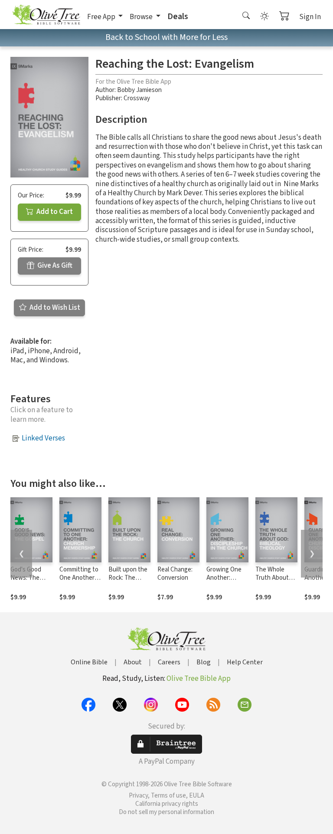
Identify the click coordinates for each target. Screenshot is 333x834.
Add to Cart (54, 212)
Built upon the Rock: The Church (127, 578)
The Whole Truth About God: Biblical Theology (272, 582)
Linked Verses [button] (43, 438)
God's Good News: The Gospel (25, 578)
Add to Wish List (54, 307)
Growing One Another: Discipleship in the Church (225, 582)
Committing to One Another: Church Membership (78, 582)
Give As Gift (54, 265)
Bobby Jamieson (139, 90)
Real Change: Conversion (175, 573)
